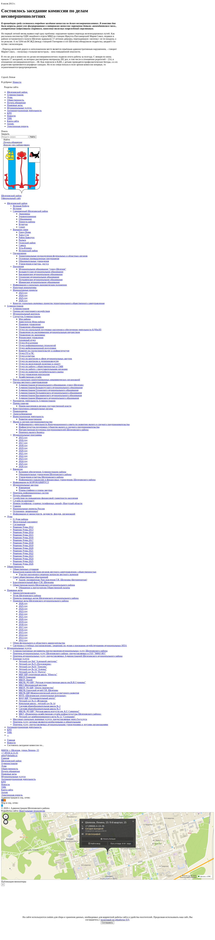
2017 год (23, 443)
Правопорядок (20, 411)
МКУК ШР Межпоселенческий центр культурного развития (49, 693)
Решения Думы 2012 (23, 527)
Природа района (27, 221)
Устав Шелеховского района (27, 595)
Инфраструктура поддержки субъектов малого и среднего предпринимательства (59, 427)
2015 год (23, 437)
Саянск (22, 245)
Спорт (22, 227)
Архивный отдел (27, 340)
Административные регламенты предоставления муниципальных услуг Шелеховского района (60, 651)
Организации (19, 253)
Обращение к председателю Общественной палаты (44, 587)
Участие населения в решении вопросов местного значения (48, 574)
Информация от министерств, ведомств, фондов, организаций (44, 514)
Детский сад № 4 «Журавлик (33, 701)
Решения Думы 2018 (23, 543)
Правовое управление (30, 324)
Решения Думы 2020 (23, 548)
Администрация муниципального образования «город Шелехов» (51, 385)
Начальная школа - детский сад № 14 (37, 703)
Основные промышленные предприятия (39, 258)
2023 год (23, 292)
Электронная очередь (12, 795)
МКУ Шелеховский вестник (33, 685)
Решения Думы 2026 (23, 564)
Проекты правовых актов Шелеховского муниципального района (46, 598)
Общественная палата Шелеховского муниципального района (44, 585)
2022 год (23, 456)
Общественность (15, 566)
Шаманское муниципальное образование (39, 282)
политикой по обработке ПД (115, 920)
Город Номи (25, 232)
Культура (23, 224)
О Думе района (20, 519)
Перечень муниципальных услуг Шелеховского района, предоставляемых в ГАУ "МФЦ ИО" (59, 653)
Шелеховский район (17, 203)
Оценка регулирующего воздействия (31, 311)
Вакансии (18, 469)
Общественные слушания (25, 569)
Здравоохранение (27, 216)
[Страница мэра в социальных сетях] (2, 805)
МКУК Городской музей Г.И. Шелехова (38, 690)
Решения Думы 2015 (23, 535)
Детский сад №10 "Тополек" (33, 666)
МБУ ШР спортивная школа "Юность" (38, 674)
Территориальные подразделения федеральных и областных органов (53, 256)
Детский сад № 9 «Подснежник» (35, 664)
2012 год (23, 640)
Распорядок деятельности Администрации (34, 400)
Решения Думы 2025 (23, 561)
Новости (17, 82)
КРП (9, 730)
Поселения (18, 266)
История (17, 208)
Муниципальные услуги (19, 648)
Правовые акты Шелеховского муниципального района (41, 601)
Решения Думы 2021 (23, 550)
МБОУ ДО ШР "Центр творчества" (36, 687)
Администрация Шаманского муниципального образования (49, 398)
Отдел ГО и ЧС (26, 353)
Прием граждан (21, 403)
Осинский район (27, 242)
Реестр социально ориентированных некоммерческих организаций (46, 379)
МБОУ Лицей (25, 679)
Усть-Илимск (25, 248)
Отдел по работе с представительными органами (43, 369)
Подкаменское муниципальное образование (41, 279)
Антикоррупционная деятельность (24, 727)
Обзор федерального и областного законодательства (39, 643)
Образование (25, 219)
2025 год (23, 298)
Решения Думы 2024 (23, 558)
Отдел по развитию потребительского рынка (41, 371)
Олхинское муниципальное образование (39, 277)
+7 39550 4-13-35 (9, 753)
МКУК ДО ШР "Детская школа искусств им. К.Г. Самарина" (49, 711)
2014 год (23, 635)
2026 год (23, 300)
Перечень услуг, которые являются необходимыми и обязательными (47, 722)
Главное (17, 506)
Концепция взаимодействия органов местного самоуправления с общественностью (54, 572)
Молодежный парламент (25, 522)
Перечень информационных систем (31, 493)
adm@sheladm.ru (9, 755)
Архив (4, 792)
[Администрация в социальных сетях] (2, 800)
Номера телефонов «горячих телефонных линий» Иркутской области (47, 503)
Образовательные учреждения (34, 261)
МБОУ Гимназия (27, 677)
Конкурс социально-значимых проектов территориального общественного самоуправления (58, 303)
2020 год (23, 450)
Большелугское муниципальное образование (41, 271)
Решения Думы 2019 (23, 545)
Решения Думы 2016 (23, 537)
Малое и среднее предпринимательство (32, 421)
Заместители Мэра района (32, 321)
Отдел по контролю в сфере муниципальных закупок (45, 358)
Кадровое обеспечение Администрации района (42, 472)
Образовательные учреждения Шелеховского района (45, 474)
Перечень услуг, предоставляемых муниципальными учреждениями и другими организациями (60, 724)
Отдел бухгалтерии (28, 343)
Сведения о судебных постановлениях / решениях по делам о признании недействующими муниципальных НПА (70, 645)
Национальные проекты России (29, 508)
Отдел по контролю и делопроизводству (39, 361)
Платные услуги (21, 658)
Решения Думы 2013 (23, 529)
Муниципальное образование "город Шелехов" (42, 269)
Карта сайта (7, 789)
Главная (5, 758)
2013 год (23, 637)
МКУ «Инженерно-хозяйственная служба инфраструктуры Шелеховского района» (60, 714)
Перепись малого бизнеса (31, 432)
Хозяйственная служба (30, 377)
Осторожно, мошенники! (25, 511)
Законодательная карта (24, 593)
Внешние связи (20, 229)
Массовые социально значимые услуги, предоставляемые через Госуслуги (50, 719)
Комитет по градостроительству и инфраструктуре (44, 350)
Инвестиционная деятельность (28, 416)
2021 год (23, 453)
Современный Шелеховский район (30, 211)
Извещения (24, 487)
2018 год (23, 445)
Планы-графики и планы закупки (35, 490)
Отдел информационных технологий (37, 345)
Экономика (24, 214)
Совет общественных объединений (30, 577)
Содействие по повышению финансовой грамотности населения (45, 498)
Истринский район (28, 250)
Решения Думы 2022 (23, 553)
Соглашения (19, 524)
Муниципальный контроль (26, 314)
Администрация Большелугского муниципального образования (50, 387)
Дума (9, 516)
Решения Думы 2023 (23, 556)
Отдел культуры (27, 356)
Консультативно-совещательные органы (33, 408)
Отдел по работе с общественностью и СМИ (41, 366)
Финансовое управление (31, 337)
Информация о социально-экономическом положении (40, 285)
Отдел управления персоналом (34, 374)
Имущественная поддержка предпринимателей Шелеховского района (53, 429)
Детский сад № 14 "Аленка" (33, 669)
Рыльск (22, 240)
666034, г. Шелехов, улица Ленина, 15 (20, 750)
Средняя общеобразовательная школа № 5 (39, 708)
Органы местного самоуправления (30, 382)
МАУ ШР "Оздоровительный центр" (37, 698)
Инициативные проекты (25, 290)
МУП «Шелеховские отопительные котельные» (42, 695)
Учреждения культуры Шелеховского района (41, 477)
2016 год (23, 440)
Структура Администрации (27, 316)
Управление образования (31, 327)
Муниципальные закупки (25, 485)
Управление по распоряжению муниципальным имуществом (49, 332)
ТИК (9, 732)
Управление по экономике (32, 335)
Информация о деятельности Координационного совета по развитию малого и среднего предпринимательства (74, 424)
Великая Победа (21, 206)
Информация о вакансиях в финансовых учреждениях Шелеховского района (57, 479)
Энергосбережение (22, 414)
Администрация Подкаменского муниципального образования (50, 393)
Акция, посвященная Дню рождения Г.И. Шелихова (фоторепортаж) (53, 579)
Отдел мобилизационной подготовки (37, 348)
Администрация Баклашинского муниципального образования (50, 395)
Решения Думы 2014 (23, 532)
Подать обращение (22, 495)
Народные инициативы (24, 287)
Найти (32, 137)
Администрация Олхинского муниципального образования (48, 390)
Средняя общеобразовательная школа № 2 (39, 706)
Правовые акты (15, 590)
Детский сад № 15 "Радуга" (32, 672)
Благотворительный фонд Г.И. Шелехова (33, 582)
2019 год (23, 448)
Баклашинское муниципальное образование (41, 274)
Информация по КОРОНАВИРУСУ (31, 482)
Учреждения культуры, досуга (34, 264)
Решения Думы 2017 (23, 540)
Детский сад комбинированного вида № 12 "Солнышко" (47, 716)
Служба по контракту (23, 500)
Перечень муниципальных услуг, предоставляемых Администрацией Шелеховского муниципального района (67, 656)
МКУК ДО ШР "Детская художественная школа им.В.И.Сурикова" (52, 682)
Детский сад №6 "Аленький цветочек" (38, 661)
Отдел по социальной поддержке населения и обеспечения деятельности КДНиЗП (60, 329)
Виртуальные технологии (32, 811)
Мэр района (25, 319)
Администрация (15, 306)
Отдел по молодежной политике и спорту (40, 364)
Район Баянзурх (27, 237)
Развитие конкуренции (30, 419)
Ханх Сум (24, 235)
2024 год (23, 295)
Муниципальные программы (27, 435)
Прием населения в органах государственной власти (45, 406)
